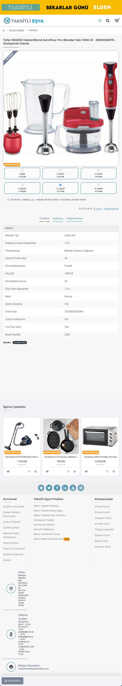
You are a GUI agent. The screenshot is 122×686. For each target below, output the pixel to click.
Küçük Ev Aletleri (16, 30)
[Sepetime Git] (117, 20)
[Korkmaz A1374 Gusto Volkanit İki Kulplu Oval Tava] (61, 436)
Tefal (32, 200)
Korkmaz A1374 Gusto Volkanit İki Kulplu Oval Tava (61, 457)
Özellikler (44, 218)
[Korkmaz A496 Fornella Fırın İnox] (100, 436)
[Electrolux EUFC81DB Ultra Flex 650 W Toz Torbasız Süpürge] (22, 436)
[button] (6, 108)
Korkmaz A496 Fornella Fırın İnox (101, 457)
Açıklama (58, 218)
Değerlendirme (74, 218)
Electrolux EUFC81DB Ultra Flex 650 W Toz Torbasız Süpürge (22, 457)
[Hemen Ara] (108, 20)
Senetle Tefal (20, 342)
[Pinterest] (81, 488)
